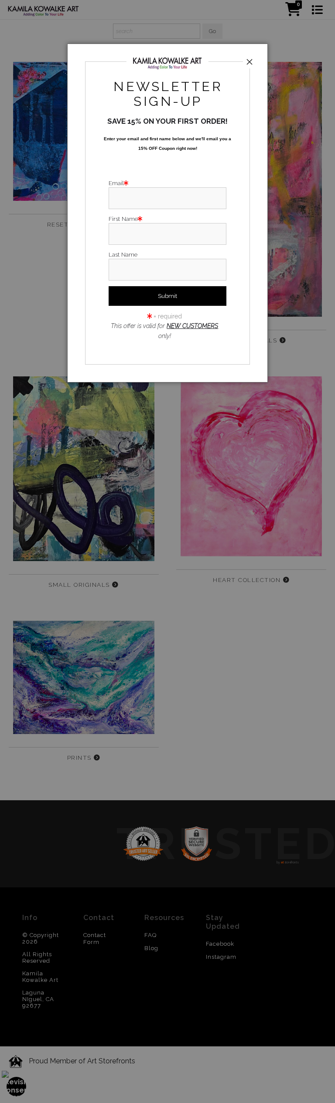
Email (116, 182)
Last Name (123, 254)
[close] (249, 61)
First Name (123, 218)
